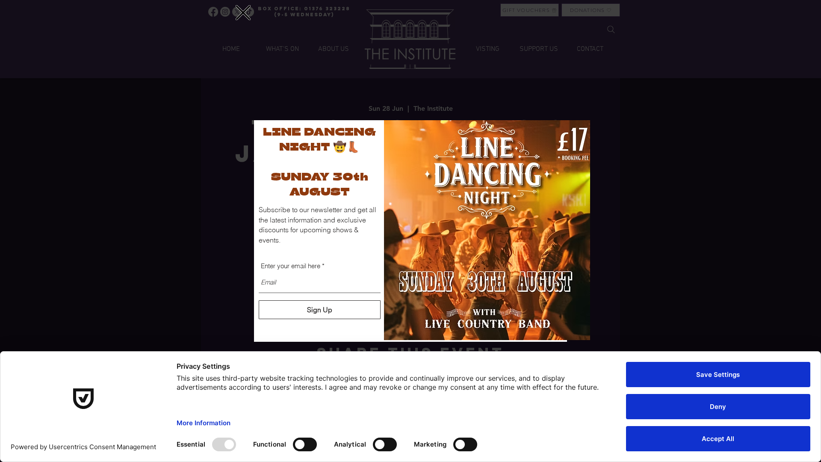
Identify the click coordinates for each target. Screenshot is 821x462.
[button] (243, 12)
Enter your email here (290, 266)
